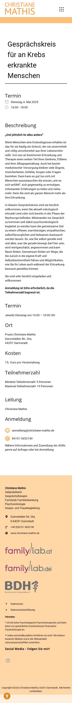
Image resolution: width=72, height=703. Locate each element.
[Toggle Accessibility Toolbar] (7, 696)
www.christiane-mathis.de (25, 533)
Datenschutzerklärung (23, 609)
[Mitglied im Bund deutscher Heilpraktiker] (22, 581)
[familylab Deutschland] (28, 562)
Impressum (17, 603)
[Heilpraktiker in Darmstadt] (20, 3)
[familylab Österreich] (28, 544)
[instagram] (8, 660)
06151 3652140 (22, 438)
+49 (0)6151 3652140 (22, 527)
